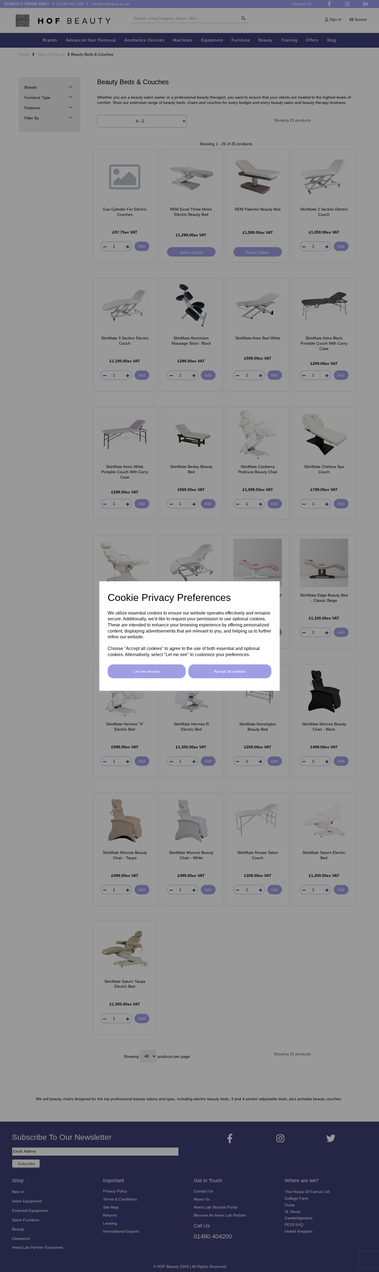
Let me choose (146, 671)
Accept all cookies (230, 671)
